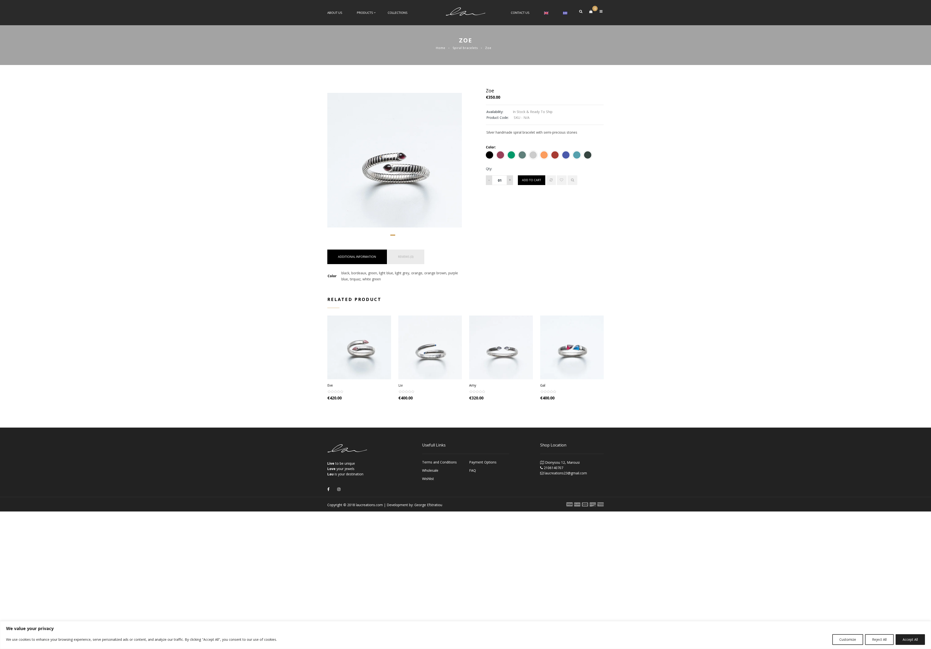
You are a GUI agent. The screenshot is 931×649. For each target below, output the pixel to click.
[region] (465, 635)
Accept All (910, 639)
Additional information (357, 257)
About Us (334, 12)
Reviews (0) (405, 257)
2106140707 (553, 467)
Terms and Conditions (439, 462)
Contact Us (520, 12)
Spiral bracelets (465, 48)
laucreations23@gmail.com (566, 473)
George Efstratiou (428, 505)
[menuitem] (546, 12)
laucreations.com (369, 505)
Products (365, 12)
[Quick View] (572, 180)
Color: (491, 147)
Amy (472, 385)
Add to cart (531, 180)
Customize (847, 639)
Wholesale (430, 470)
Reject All (879, 639)
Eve (330, 385)
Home (440, 48)
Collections (398, 12)
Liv (400, 385)
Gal (542, 385)
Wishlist (428, 478)
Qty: (489, 168)
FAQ (472, 470)
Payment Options (483, 462)
